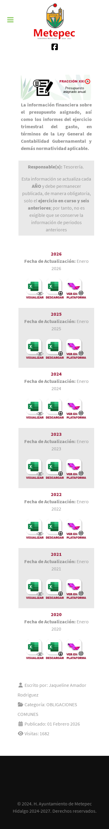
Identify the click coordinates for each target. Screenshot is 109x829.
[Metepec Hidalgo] (54, 21)
